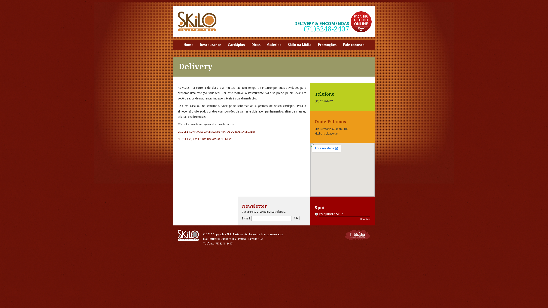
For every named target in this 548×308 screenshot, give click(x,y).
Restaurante (210, 45)
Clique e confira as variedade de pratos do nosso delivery (216, 131)
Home (188, 45)
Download (365, 219)
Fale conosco (354, 45)
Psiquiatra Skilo (331, 214)
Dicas (256, 45)
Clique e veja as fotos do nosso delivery (205, 139)
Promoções (327, 45)
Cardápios (236, 45)
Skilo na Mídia (299, 45)
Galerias (274, 45)
